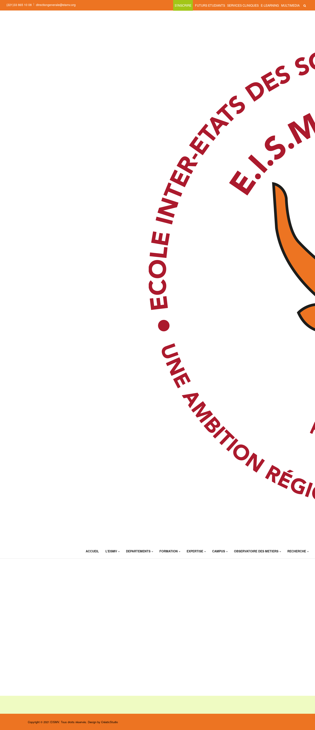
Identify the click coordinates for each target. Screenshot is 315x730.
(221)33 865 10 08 (19, 5)
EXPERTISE (195, 551)
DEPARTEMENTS (138, 551)
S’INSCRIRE (183, 5)
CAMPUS (218, 551)
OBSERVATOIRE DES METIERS (256, 551)
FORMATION (168, 551)
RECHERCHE (296, 551)
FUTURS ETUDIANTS (210, 5)
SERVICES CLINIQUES (243, 5)
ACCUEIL (92, 551)
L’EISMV (111, 551)
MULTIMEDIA (290, 5)
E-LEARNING (270, 5)
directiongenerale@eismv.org (56, 5)
